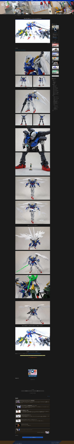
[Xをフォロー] (32, 394)
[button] (27, 391)
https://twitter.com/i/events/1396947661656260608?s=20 (34, 353)
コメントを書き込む (33, 437)
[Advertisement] (32, 45)
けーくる (55, 31)
